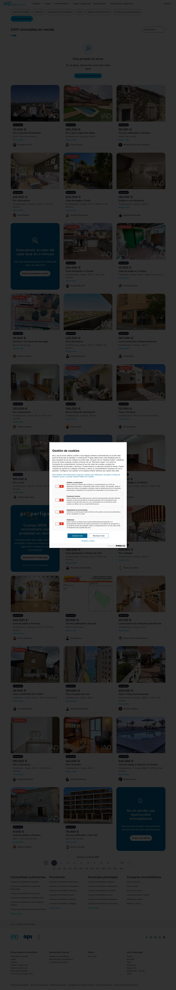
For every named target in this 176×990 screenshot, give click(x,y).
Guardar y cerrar (88, 541)
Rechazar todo (99, 536)
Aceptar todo (77, 536)
